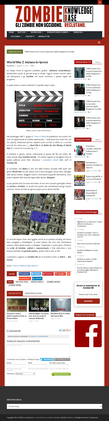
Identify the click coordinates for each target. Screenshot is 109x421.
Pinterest (49, 274)
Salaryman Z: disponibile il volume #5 (91, 193)
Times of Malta (40, 136)
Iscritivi (88, 301)
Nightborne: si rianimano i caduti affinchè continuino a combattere (89, 224)
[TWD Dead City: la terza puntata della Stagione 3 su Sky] (79, 89)
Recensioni (36, 32)
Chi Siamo (15, 36)
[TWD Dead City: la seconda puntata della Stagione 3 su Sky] (79, 105)
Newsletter (43, 36)
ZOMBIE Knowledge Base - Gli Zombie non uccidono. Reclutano (39, 417)
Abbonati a (11, 374)
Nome (9, 363)
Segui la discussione (68, 330)
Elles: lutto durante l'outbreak (88, 244)
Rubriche (78, 32)
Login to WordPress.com (61, 359)
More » (19, 52)
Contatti (30, 36)
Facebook (25, 274)
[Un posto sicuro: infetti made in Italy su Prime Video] (17, 305)
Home (11, 32)
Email (30, 363)
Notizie (21, 32)
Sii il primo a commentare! (38, 336)
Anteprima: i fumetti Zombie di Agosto (94, 165)
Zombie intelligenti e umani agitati (87, 251)
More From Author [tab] (33, 293)
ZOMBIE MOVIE (53, 282)
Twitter (37, 274)
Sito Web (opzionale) (57, 363)
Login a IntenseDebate (46, 359)
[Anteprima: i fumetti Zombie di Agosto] (79, 166)
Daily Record (32, 266)
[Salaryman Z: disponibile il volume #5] (79, 194)
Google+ (61, 274)
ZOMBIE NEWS (15, 285)
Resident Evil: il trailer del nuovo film (60, 314)
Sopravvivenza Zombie (57, 32)
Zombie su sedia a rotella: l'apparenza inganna (87, 260)
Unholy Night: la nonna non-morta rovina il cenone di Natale (39, 315)
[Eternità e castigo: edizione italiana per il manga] (79, 150)
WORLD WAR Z (37, 282)
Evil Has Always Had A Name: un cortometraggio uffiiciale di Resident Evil (89, 270)
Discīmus (10, 66)
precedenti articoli (50, 160)
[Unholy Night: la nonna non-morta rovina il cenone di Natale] (39, 305)
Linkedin (38, 278)
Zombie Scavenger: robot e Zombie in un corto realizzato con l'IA (88, 235)
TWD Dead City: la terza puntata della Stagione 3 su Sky (49, 51)
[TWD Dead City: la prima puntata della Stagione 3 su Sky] (79, 122)
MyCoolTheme (68, 417)
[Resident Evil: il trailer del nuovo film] (61, 305)
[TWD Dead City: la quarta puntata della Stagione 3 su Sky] (79, 72)
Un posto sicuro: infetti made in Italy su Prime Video (17, 315)
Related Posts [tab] (15, 293)
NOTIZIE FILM (22, 282)
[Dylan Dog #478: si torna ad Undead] (79, 180)
